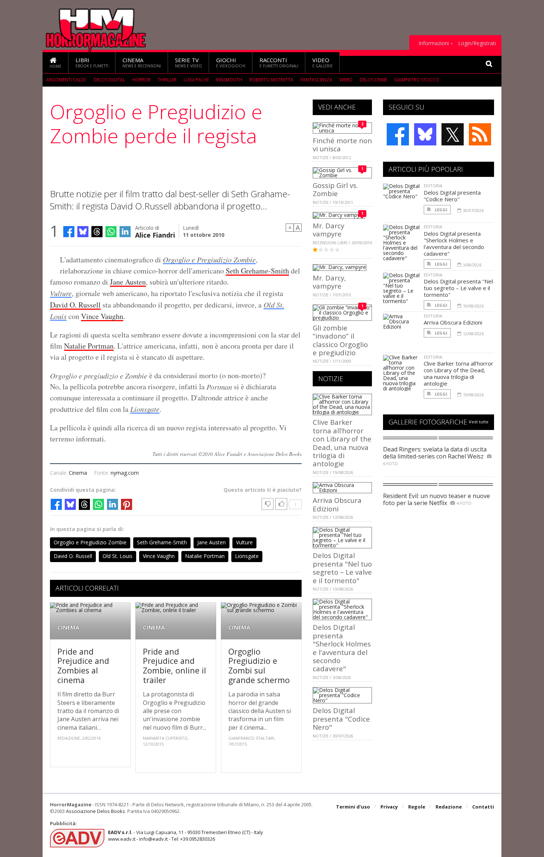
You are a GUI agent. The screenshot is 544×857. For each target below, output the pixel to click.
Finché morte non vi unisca (342, 144)
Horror (141, 80)
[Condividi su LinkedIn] (125, 231)
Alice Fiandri (155, 234)
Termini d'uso (353, 806)
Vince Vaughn (102, 316)
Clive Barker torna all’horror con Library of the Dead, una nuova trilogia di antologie (342, 442)
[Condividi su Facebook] (69, 231)
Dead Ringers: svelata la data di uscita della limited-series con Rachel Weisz (435, 452)
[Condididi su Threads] (97, 231)
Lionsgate (144, 409)
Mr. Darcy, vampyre (329, 281)
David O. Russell (75, 305)
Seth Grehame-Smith (257, 271)
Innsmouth (229, 80)
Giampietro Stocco (416, 80)
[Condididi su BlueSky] (83, 231)
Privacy (389, 806)
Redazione (449, 806)
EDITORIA (433, 186)
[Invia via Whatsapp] (111, 231)
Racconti (278, 62)
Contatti (483, 806)
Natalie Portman (89, 346)
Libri (91, 62)
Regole (416, 806)
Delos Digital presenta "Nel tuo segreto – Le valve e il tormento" (342, 568)
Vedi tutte (478, 421)
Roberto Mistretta (271, 80)
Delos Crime (373, 80)
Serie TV (188, 62)
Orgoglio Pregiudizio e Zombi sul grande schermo (259, 665)
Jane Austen (128, 282)
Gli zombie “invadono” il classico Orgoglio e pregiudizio (340, 340)
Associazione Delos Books (95, 811)
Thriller (167, 80)
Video (322, 62)
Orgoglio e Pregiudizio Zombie (209, 259)
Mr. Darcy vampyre (328, 229)
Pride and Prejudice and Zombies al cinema (83, 665)
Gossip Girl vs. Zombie (335, 189)
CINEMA (68, 627)
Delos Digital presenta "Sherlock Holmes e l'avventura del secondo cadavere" (342, 647)
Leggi (440, 209)
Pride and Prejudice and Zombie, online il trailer (174, 665)
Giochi (230, 62)
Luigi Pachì (196, 80)
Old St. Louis (117, 555)
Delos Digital (109, 80)
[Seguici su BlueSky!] (425, 134)
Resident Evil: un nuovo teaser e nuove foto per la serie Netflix (436, 499)
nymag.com (125, 472)
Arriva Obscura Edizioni (337, 504)
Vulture (61, 293)
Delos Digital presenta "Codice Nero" (341, 719)
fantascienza (316, 80)
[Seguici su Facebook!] (397, 134)
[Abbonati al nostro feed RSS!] (480, 134)
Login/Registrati (477, 43)
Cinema (141, 62)
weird (346, 80)
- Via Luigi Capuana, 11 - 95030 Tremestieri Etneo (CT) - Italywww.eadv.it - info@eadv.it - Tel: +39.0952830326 (185, 835)
